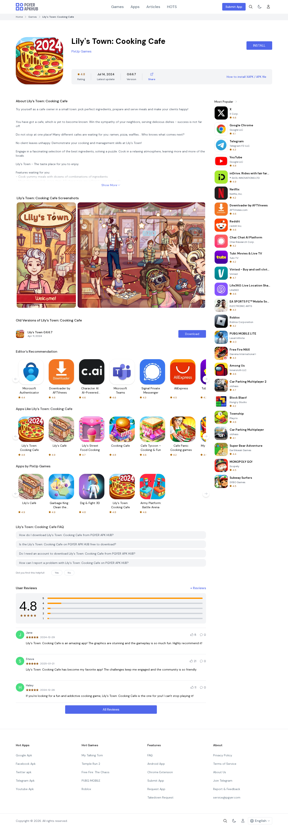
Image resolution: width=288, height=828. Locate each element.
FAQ (150, 755)
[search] (250, 7)
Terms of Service (224, 764)
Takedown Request (160, 797)
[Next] (198, 255)
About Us (219, 772)
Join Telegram (222, 780)
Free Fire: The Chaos (95, 772)
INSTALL (259, 45)
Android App (156, 764)
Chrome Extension (160, 772)
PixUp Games (81, 51)
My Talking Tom (92, 755)
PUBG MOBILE (91, 780)
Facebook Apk (26, 764)
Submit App (234, 7)
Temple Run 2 (91, 764)
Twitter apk (23, 772)
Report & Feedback (226, 789)
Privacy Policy (222, 755)
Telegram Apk (25, 780)
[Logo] (27, 7)
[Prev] (24, 255)
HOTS (172, 6)
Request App (156, 789)
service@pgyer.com (226, 797)
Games (117, 6)
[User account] (268, 7)
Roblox (86, 789)
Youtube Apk (25, 789)
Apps (135, 6)
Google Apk (24, 755)
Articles (153, 6)
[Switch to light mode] (259, 7)
